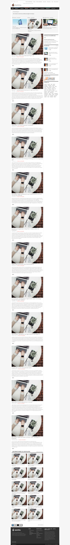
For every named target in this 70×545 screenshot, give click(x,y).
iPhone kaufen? (31, 530)
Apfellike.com (17, 5)
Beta (53, 86)
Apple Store (49, 85)
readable (50, 94)
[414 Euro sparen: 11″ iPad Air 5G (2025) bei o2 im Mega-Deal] (20, 19)
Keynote (45, 92)
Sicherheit (45, 95)
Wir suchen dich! (38, 537)
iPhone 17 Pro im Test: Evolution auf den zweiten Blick (53, 59)
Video (48, 96)
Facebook (53, 87)
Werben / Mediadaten (39, 533)
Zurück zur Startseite (39, 451)
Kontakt (37, 532)
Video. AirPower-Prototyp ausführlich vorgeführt (34, 31)
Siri (48, 95)
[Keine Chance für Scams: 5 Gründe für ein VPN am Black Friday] (50, 19)
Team (37, 536)
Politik (52, 93)
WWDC (55, 96)
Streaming (51, 95)
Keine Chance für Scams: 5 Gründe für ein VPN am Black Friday (49, 28)
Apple (54, 84)
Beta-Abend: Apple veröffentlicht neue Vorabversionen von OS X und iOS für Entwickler (19, 493)
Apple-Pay (45, 85)
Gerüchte (49, 88)
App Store (50, 86)
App (51, 84)
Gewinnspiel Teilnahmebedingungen (32, 533)
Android (49, 84)
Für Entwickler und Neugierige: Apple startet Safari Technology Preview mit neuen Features (35, 507)
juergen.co (56, 544)
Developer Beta (49, 87)
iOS (55, 88)
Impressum (38, 534)
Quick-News (46, 94)
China (55, 86)
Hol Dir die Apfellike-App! (39, 531)
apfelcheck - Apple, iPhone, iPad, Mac (49, 73)
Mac (48, 92)
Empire (30, 531)
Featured (45, 88)
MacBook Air (51, 92)
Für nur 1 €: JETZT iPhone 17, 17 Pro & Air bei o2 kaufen (53, 64)
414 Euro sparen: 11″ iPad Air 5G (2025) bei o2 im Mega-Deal (20, 28)
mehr (50, 49)
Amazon (45, 84)
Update (45, 96)
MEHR (13, 65)
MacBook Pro (46, 93)
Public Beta (56, 93)
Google (53, 88)
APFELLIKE (13, 544)
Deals (45, 87)
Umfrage (30, 534)
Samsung (56, 94)
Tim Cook (55, 95)
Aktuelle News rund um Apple (48, 72)
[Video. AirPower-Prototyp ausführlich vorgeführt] (35, 19)
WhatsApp (51, 96)
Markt (50, 93)
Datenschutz (38, 535)
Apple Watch (46, 86)
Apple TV (54, 85)
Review (53, 94)
